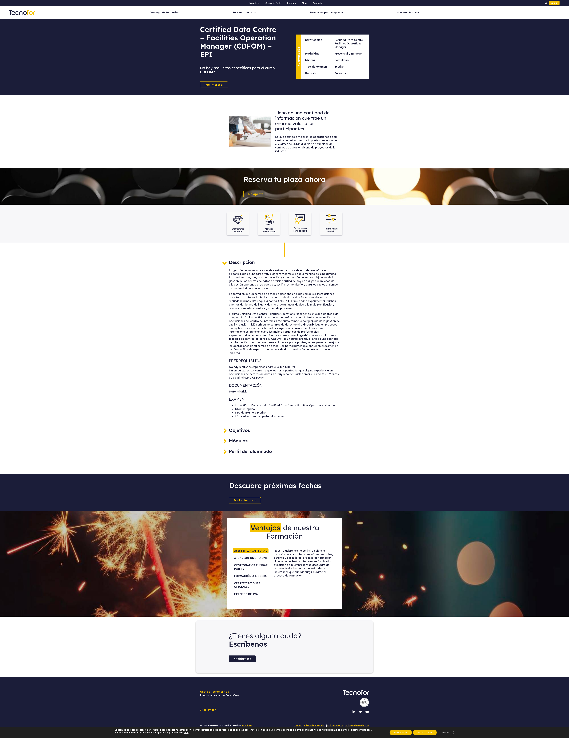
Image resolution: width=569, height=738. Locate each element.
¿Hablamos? (242, 658)
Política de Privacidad (314, 725)
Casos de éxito (273, 3)
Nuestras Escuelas (408, 12)
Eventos (291, 3)
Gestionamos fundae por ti (251, 566)
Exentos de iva (246, 594)
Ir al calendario (245, 500)
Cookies (298, 725)
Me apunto (256, 194)
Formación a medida (250, 576)
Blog (304, 3)
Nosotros (254, 3)
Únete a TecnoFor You (214, 691)
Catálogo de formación (164, 12)
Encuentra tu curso (244, 12)
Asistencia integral (250, 550)
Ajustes (445, 732)
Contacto (318, 3)
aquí (186, 732)
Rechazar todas (424, 732)
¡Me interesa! (214, 84)
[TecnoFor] (22, 12)
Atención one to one (251, 558)
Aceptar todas (400, 732)
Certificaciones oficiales (247, 585)
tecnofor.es (247, 725)
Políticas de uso (335, 725)
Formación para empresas (326, 12)
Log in (554, 3)
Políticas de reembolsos (357, 725)
